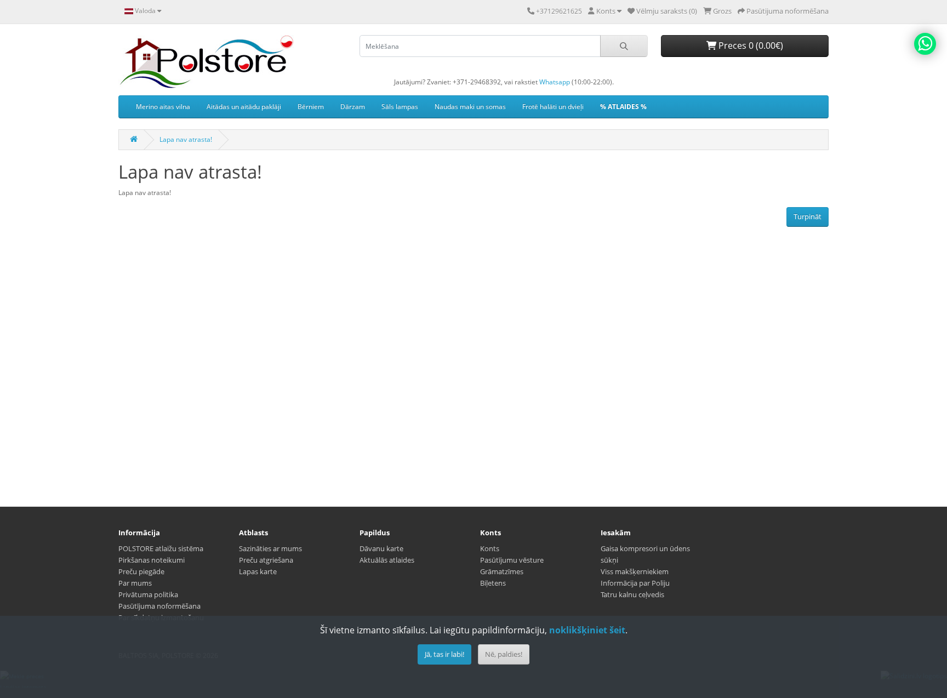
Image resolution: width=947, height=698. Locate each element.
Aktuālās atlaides (387, 560)
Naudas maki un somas (470, 106)
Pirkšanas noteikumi (151, 560)
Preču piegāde (141, 571)
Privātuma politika (148, 594)
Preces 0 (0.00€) (749, 45)
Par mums (135, 583)
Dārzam (352, 106)
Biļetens (493, 583)
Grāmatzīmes (501, 571)
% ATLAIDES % (623, 106)
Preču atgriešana (266, 560)
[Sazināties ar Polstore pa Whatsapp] (925, 44)
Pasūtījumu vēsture (512, 560)
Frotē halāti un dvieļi (553, 106)
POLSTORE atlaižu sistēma (160, 548)
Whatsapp (554, 82)
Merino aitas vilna (163, 106)
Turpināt (808, 216)
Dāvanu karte (381, 548)
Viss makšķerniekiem (635, 571)
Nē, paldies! (503, 654)
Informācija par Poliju (635, 583)
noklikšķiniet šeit (587, 630)
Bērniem (311, 106)
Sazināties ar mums (270, 548)
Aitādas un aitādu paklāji (244, 106)
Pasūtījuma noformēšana (159, 606)
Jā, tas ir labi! (444, 654)
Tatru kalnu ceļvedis (632, 594)
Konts (489, 548)
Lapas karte (258, 571)
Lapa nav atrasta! (185, 139)
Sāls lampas (399, 106)
